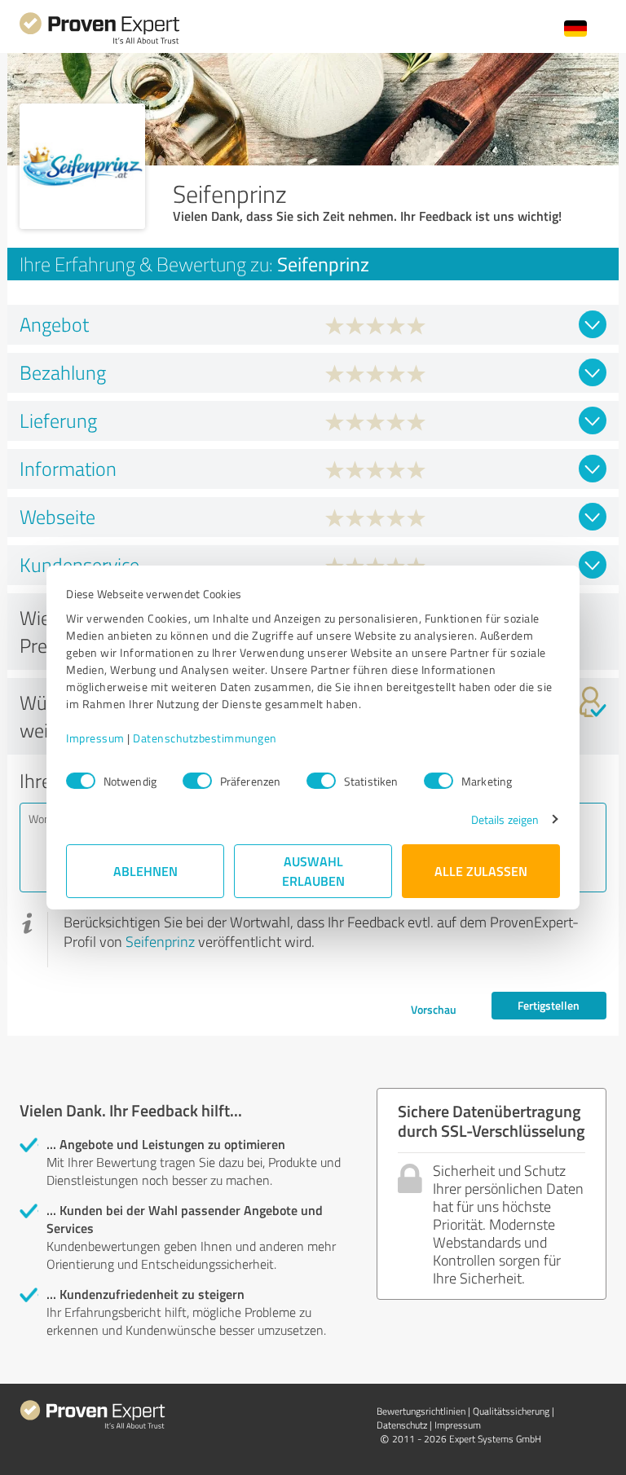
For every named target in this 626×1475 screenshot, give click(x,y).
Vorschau (433, 1009)
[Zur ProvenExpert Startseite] (99, 42)
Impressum (95, 738)
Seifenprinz (160, 941)
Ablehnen (145, 870)
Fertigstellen (549, 1005)
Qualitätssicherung (511, 1411)
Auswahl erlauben (313, 871)
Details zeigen (505, 819)
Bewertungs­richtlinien (421, 1411)
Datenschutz (402, 1425)
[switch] (197, 781)
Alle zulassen (480, 870)
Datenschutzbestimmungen (205, 738)
